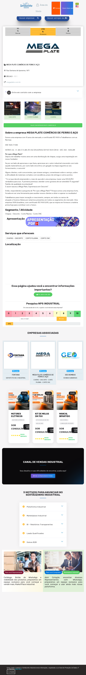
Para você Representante (13, 572)
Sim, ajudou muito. (44, 294)
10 (77, 313)
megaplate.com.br (13, 82)
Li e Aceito (11, 672)
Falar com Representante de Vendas (43, 475)
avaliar (62, 318)
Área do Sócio (42, 8)
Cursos (57, 8)
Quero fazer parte (68, 8)
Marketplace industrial (71, 572)
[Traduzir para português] (77, 4)
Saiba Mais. (18, 669)
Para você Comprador (53, 572)
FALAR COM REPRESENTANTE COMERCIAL (42, 125)
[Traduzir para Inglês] (77, 6)
